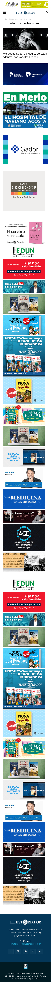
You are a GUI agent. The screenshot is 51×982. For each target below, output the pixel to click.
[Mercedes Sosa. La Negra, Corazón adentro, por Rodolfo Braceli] (25, 39)
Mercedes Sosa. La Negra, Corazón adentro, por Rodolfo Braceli (25, 55)
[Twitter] (33, 951)
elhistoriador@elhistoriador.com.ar (25, 944)
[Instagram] (18, 951)
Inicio (5, 19)
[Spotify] (25, 951)
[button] (4, 12)
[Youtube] (40, 951)
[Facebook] (11, 951)
